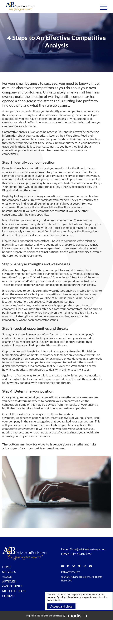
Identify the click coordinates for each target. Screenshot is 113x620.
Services (9, 572)
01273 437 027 (81, 554)
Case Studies (12, 586)
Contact (9, 596)
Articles (9, 581)
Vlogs (7, 576)
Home (6, 567)
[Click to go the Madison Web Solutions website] (77, 615)
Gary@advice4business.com (88, 549)
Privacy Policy (70, 572)
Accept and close (61, 606)
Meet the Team (13, 591)
